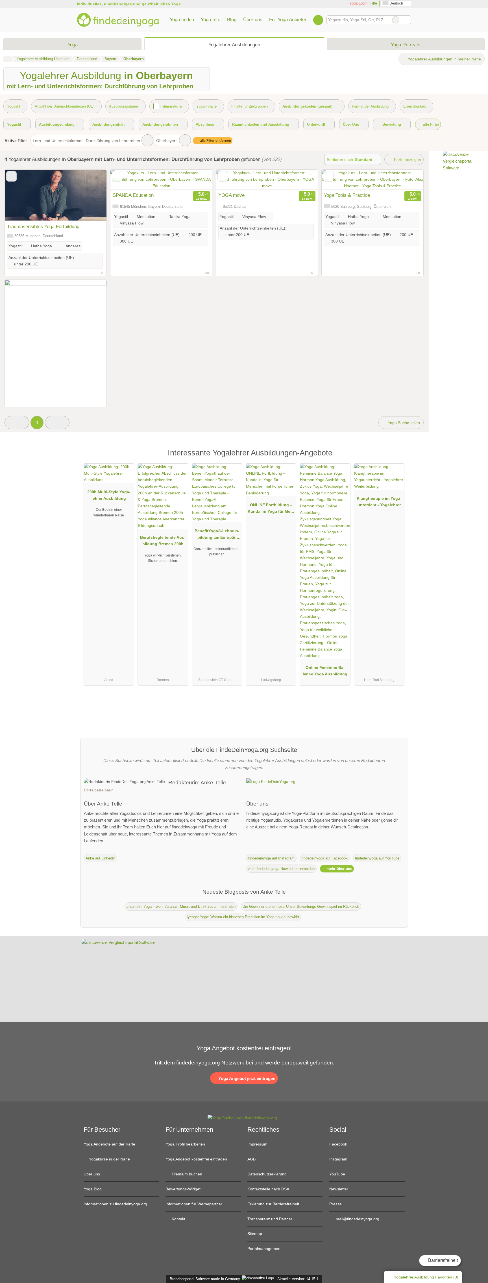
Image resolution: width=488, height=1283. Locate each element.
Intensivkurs (171, 106)
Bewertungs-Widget (183, 1189)
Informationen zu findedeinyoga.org (115, 1204)
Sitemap (254, 1233)
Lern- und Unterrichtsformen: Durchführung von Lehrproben (86, 140)
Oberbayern (167, 140)
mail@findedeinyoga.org (357, 1219)
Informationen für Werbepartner (193, 1204)
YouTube (337, 1174)
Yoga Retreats (406, 44)
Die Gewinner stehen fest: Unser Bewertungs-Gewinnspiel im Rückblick (301, 906)
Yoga (72, 44)
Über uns (252, 19)
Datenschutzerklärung (267, 1174)
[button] (17, 422)
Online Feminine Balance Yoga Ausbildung (325, 670)
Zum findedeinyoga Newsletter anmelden (281, 869)
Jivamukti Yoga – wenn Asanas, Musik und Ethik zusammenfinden (181, 906)
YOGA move (231, 195)
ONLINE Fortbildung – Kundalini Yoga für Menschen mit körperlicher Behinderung (271, 509)
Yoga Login (357, 3)
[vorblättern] (198, 179)
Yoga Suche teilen (403, 422)
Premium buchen (186, 1174)
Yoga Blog (93, 1189)
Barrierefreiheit (442, 1260)
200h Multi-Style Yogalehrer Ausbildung (108, 495)
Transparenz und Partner (269, 1219)
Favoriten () (426, 1277)
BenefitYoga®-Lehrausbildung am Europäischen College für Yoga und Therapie (217, 535)
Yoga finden (182, 19)
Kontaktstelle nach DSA (268, 1189)
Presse (335, 1204)
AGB (251, 1159)
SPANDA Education (133, 195)
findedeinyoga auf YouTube (377, 858)
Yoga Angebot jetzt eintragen (246, 1078)
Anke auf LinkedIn (100, 858)
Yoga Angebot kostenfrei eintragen (196, 1159)
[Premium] (396, 454)
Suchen (406, 19)
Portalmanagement (264, 1248)
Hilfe (373, 3)
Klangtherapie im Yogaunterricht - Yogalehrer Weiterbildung (379, 503)
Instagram (338, 1159)
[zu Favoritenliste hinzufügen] (11, 176)
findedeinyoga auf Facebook (325, 858)
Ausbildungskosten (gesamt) (307, 106)
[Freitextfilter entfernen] (395, 19)
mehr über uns (338, 869)
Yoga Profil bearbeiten (185, 1144)
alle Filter (430, 124)
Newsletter (338, 1189)
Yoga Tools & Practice (347, 195)
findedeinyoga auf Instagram (271, 858)
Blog (231, 19)
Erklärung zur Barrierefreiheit (273, 1204)
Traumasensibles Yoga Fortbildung (43, 226)
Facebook (338, 1144)
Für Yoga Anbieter (287, 19)
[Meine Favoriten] (318, 20)
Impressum (257, 1144)
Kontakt (178, 1219)
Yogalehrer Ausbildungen (234, 44)
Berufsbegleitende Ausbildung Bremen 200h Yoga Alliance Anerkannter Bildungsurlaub (163, 542)
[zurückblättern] (124, 179)
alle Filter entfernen (215, 141)
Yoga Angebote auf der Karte (109, 1144)
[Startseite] (7, 59)
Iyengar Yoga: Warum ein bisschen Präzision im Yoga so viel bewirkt (243, 917)
